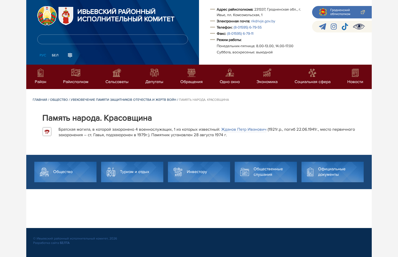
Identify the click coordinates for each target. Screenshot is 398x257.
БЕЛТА (65, 243)
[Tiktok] (344, 26)
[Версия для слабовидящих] (359, 26)
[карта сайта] (70, 54)
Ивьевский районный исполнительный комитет (126, 15)
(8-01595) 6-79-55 (248, 27)
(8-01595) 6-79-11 (240, 33)
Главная (40, 100)
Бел (55, 55)
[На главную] (47, 15)
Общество (59, 100)
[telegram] (322, 26)
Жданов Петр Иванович (243, 129)
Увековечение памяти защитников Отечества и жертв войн (123, 100)
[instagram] (334, 26)
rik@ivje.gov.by (263, 21)
